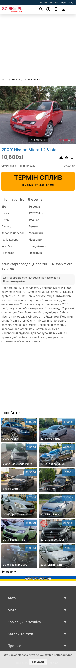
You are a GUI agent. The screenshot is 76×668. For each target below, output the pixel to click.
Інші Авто (10, 412)
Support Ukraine (38, 578)
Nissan (16, 79)
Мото (12, 610)
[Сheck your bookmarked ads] (56, 9)
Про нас (14, 646)
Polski (43, 2)
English (54, 2)
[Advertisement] (38, 46)
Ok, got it (38, 661)
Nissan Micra (32, 79)
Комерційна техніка (24, 622)
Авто (5, 79)
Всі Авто (7, 571)
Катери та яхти (20, 634)
